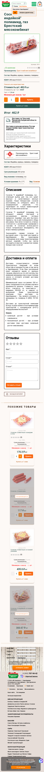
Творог (27, 751)
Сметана (22, 751)
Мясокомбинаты (29, 689)
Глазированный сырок (19, 756)
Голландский (18, 733)
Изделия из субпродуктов (28, 708)
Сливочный (17, 731)
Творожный (24, 731)
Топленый (11, 733)
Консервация (15, 725)
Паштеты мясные (20, 706)
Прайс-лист (30, 686)
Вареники (17, 716)
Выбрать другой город (26, 12)
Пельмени (11, 716)
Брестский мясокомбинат (27, 71)
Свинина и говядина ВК (20, 701)
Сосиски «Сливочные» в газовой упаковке (21, 550)
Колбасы (10, 701)
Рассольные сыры (13, 740)
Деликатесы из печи (14, 704)
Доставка (20, 689)
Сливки (10, 756)
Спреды (21, 749)
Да (15, 12)
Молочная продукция (16, 747)
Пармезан (10, 731)
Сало (18, 711)
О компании (11, 686)
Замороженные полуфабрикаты (20, 714)
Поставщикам (20, 692)
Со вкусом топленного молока (22, 735)
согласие (15, 661)
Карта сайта (11, 692)
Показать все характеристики (14, 84)
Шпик (14, 711)
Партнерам (19, 686)
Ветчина (10, 711)
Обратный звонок (31, 676)
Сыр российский (12, 738)
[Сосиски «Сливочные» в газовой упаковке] (22, 537)
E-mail (9, 655)
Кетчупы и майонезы (24, 723)
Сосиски (36, 181)
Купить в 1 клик (22, 106)
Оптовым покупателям (14, 695)
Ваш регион (11, 658)
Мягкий (10, 742)
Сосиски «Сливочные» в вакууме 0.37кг (22, 433)
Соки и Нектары (12, 723)
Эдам (27, 740)
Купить (30, 99)
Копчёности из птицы (14, 708)
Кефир (29, 754)
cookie (33, 761)
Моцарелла (22, 740)
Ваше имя (10, 648)
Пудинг (10, 754)
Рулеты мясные (24, 704)
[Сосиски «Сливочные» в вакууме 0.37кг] (22, 420)
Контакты (12, 689)
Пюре (9, 725)
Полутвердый (26, 733)
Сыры (10, 728)
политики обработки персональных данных (21, 663)
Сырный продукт (18, 742)
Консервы (23, 725)
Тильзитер (21, 738)
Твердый (10, 735)
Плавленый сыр (17, 754)
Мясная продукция (15, 699)
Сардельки (11, 706)
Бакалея (11, 721)
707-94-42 (30, 673)
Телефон (10, 651)
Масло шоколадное (13, 751)
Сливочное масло (13, 749)
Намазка (22, 711)
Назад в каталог (16, 394)
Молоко (24, 754)
